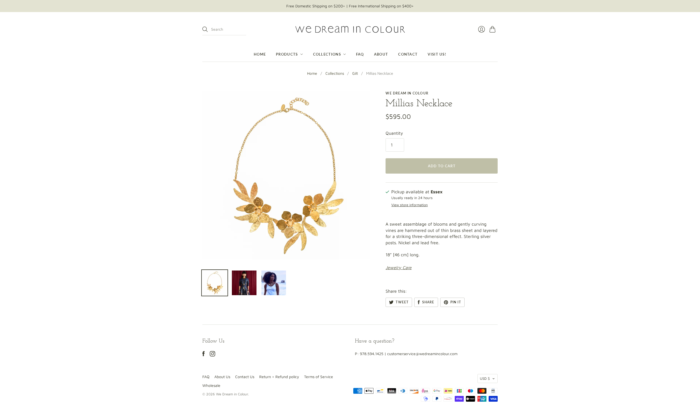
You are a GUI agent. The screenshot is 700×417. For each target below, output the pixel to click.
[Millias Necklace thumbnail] (214, 283)
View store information (409, 205)
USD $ (485, 378)
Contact (408, 54)
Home (260, 54)
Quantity (394, 133)
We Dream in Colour (407, 93)
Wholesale (211, 385)
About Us (222, 376)
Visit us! (437, 54)
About (381, 54)
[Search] (205, 29)
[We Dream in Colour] (350, 29)
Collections (327, 54)
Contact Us (244, 376)
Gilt (355, 73)
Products (287, 54)
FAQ (360, 54)
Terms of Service (318, 376)
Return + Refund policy (279, 376)
